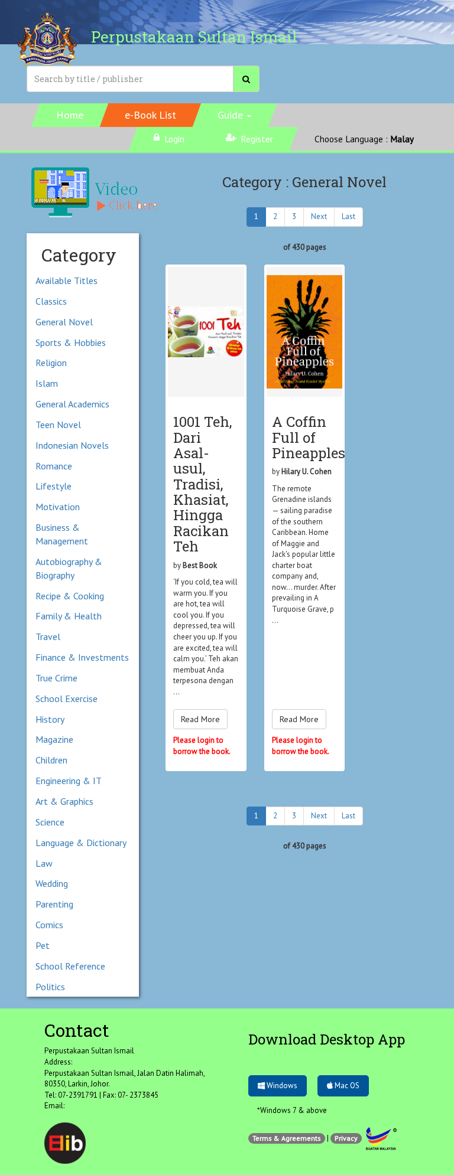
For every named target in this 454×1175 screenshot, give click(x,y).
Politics (50, 987)
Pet (42, 945)
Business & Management (61, 534)
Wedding (51, 883)
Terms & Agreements (286, 1138)
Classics (51, 301)
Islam (46, 383)
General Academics (72, 404)
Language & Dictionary (81, 842)
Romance (53, 466)
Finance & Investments (82, 657)
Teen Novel (58, 424)
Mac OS (346, 1086)
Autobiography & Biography (68, 568)
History (49, 719)
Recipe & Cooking (69, 596)
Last (348, 216)
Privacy (346, 1138)
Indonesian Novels (72, 445)
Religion (51, 362)
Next (319, 216)
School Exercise (66, 698)
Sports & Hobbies (70, 342)
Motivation (57, 507)
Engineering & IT (68, 780)
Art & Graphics (64, 801)
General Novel (64, 322)
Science (49, 822)
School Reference (70, 966)
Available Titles (66, 280)
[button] (235, 115)
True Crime (56, 678)
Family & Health (68, 616)
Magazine (54, 739)
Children (51, 760)
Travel (47, 636)
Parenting (54, 904)
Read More (200, 719)
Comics (49, 925)
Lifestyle (53, 486)
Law (44, 863)
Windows (281, 1086)
